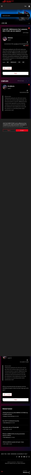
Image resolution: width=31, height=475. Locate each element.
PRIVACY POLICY (20, 462)
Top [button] (2, 471)
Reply (15, 73)
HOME (8, 454)
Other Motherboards (7, 422)
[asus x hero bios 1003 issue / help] (26, 80)
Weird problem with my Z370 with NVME (11, 427)
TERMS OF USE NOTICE (11, 462)
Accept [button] (22, 130)
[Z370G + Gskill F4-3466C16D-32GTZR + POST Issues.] (28, 80)
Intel (8, 62)
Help (25, 6)
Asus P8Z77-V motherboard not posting (11, 420)
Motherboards (13, 62)
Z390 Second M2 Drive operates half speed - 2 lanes (13, 442)
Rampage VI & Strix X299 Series (9, 416)
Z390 (23, 62)
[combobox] (15, 15)
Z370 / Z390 (4, 23)
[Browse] (2, 6)
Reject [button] (9, 130)
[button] (4, 68)
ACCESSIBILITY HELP (22, 454)
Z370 (19, 62)
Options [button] (29, 23)
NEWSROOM (13, 454)
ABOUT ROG (4, 454)
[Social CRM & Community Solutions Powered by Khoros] (26, 472)
